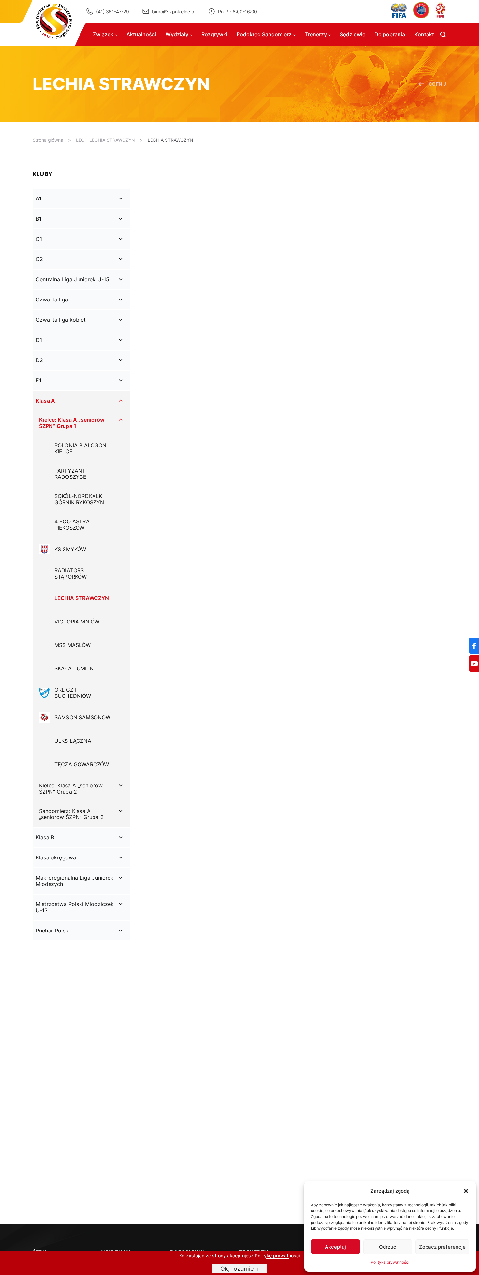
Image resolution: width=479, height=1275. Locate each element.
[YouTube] (474, 663)
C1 (39, 239)
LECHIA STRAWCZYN (170, 140)
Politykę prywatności (277, 1255)
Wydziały (177, 34)
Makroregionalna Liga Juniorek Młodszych (75, 880)
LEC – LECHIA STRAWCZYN (105, 140)
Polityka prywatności (390, 1262)
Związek (103, 34)
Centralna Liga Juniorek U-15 (72, 279)
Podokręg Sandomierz (264, 34)
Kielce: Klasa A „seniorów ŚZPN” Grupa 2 (71, 788)
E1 (38, 380)
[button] (466, 1191)
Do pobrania (389, 34)
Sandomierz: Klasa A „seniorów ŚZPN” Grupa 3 (71, 814)
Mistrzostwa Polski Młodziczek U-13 (75, 907)
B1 (38, 218)
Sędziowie (352, 34)
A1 (38, 198)
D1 (39, 340)
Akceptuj (335, 1247)
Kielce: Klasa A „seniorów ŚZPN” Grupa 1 (71, 423)
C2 (39, 259)
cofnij (437, 84)
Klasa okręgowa (56, 857)
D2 (39, 360)
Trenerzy (316, 34)
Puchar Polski (53, 930)
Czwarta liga (52, 299)
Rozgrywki (214, 34)
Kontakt (424, 34)
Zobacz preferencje (442, 1247)
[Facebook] (474, 646)
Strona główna (48, 140)
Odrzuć (387, 1247)
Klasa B (45, 837)
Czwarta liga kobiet (61, 319)
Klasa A (45, 400)
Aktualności (141, 34)
